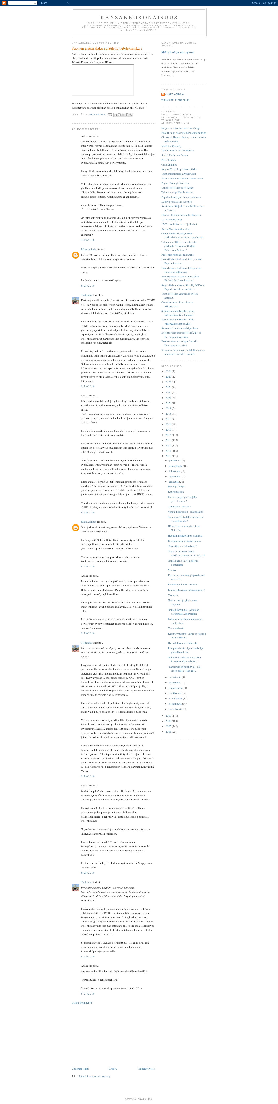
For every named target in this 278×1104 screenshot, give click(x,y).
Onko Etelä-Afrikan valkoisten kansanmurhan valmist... (185, 659)
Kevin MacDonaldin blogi (175, 229)
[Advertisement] (113, 1035)
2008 (169, 721)
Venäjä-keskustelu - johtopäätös (185, 511)
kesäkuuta (175, 682)
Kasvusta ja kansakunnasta (182, 584)
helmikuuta (175, 703)
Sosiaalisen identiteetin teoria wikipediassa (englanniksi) (177, 313)
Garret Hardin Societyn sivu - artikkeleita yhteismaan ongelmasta (182, 235)
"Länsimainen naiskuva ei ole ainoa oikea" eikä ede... (184, 668)
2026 (169, 371)
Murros (172, 570)
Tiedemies (86, 295)
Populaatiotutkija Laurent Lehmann (181, 197)
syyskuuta (175, 476)
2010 (169, 456)
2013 (169, 440)
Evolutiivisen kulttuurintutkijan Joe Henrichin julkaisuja (181, 270)
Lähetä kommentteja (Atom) (94, 1076)
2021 (169, 398)
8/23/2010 (88, 240)
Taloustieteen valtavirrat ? (182, 546)
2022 (169, 392)
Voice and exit (176, 628)
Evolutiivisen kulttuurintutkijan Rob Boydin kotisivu (181, 261)
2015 (169, 429)
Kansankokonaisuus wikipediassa (179, 328)
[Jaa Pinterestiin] (131, 115)
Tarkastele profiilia (175, 100)
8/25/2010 (88, 872)
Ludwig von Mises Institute (176, 201)
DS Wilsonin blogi (171, 219)
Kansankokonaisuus (139, 17)
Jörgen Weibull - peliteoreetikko (179, 169)
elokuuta (174, 482)
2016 (169, 424)
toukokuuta (175, 688)
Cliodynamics (169, 164)
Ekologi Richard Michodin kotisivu (181, 215)
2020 (169, 403)
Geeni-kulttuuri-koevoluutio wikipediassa (177, 304)
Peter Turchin (168, 160)
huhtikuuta (175, 693)
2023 (169, 387)
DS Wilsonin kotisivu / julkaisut (179, 224)
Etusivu (113, 1068)
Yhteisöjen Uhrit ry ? (179, 506)
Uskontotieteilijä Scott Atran (177, 187)
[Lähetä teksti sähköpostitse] (110, 115)
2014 (169, 435)
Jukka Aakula (88, 249)
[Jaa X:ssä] (123, 115)
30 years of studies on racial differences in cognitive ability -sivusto (183, 352)
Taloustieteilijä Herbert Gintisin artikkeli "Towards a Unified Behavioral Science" (178, 246)
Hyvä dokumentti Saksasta (182, 643)
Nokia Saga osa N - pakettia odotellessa (183, 562)
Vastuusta (173, 595)
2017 (169, 419)
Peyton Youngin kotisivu (175, 183)
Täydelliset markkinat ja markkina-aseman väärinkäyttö (186, 553)
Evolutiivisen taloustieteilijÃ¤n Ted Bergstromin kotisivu (181, 335)
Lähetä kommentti (82, 1002)
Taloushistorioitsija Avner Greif (178, 174)
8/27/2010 (88, 993)
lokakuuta (175, 471)
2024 (169, 382)
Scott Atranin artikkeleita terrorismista (182, 178)
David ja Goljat (176, 486)
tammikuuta (176, 709)
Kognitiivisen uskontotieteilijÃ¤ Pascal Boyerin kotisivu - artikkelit (183, 287)
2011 (169, 451)
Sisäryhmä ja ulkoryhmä (177, 52)
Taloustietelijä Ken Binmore (177, 192)
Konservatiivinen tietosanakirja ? (186, 590)
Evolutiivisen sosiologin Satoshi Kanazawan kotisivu (179, 343)
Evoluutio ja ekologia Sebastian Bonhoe (183, 133)
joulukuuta (175, 460)
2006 (169, 731)
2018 (169, 413)
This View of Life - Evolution (177, 150)
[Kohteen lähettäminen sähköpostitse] (115, 115)
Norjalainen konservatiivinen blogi (180, 128)
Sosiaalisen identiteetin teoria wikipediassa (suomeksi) (177, 321)
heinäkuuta (175, 677)
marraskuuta (176, 466)
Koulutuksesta (176, 491)
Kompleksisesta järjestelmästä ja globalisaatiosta (186, 650)
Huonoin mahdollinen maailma (185, 535)
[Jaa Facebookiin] (127, 115)
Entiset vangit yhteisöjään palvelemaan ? (182, 499)
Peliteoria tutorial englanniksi (177, 254)
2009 (169, 716)
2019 (169, 408)
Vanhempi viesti (146, 1068)
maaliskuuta (176, 698)
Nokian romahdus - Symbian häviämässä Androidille (183, 612)
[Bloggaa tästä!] (119, 115)
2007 (169, 726)
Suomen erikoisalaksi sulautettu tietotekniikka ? (185, 519)
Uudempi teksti (80, 1068)
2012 (169, 445)
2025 (169, 376)
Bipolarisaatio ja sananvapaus (184, 541)
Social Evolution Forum (174, 155)
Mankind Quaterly (171, 146)
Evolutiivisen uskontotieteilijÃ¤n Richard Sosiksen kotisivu (180, 278)
